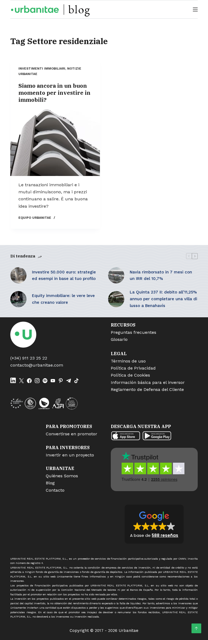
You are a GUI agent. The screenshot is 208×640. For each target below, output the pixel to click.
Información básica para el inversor (148, 382)
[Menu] (195, 9)
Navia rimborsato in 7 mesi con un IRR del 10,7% (161, 275)
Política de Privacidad (133, 368)
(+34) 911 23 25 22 (28, 358)
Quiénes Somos (62, 475)
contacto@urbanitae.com (36, 365)
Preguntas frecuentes (133, 332)
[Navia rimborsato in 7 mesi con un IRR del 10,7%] (116, 275)
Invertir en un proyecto (70, 455)
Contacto (55, 490)
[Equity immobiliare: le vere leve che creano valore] (18, 299)
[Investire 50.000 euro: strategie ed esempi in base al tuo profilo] (18, 275)
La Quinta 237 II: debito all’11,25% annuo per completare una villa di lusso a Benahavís (163, 299)
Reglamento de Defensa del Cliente (147, 389)
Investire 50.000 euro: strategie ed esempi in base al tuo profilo (64, 275)
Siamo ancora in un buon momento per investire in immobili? (54, 92)
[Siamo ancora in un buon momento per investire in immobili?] (55, 142)
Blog (50, 482)
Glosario (119, 339)
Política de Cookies (130, 375)
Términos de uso (128, 361)
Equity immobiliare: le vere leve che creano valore (63, 299)
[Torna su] (196, 628)
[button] (154, 524)
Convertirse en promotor (71, 433)
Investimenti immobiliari (41, 68)
